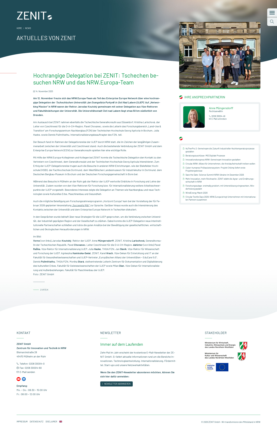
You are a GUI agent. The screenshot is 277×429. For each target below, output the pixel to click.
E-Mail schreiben (219, 119)
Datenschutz (36, 421)
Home (19, 28)
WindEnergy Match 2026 (196, 193)
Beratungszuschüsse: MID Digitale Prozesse (205, 155)
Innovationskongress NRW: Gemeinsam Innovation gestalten (213, 159)
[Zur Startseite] (35, 19)
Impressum (22, 421)
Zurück (44, 290)
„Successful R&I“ (81, 205)
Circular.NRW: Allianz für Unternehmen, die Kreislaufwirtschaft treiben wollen (220, 163)
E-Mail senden (27, 372)
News (28, 28)
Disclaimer (51, 421)
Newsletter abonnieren (117, 384)
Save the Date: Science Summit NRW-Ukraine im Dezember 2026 (215, 175)
